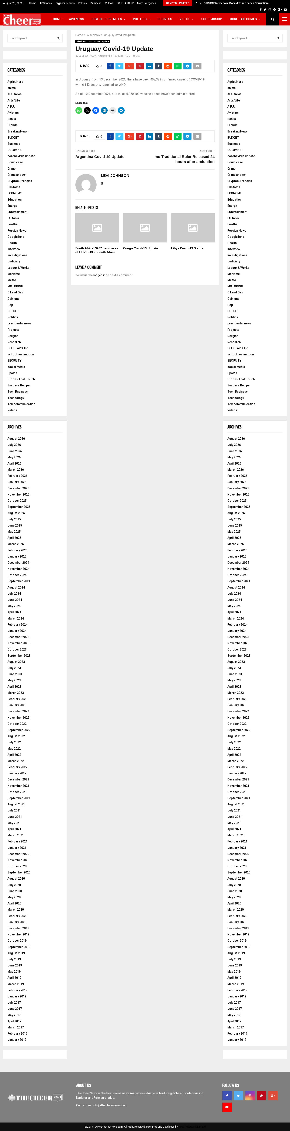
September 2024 (18, 581)
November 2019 (18, 934)
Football (13, 224)
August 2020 (16, 878)
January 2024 (16, 630)
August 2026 (16, 438)
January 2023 (16, 705)
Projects (13, 329)
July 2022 (14, 742)
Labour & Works (18, 267)
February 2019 (17, 990)
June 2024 (14, 599)
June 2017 (14, 1008)
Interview (13, 249)
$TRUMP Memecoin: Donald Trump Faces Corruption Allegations (243, 3)
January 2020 (16, 922)
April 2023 (14, 686)
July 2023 (14, 668)
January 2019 (16, 996)
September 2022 (18, 730)
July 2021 (14, 810)
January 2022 (16, 773)
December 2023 (18, 637)
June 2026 (14, 451)
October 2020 (17, 866)
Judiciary (13, 261)
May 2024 (14, 606)
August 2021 (16, 804)
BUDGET (13, 137)
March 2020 (15, 909)
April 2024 (14, 612)
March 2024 (15, 618)
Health (12, 243)
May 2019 (14, 971)
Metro (11, 280)
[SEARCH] (58, 38)
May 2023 (14, 680)
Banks (11, 119)
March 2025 (15, 544)
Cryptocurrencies (65, 3)
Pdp (10, 305)
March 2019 (15, 984)
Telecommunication (21, 404)
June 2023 (14, 674)
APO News (46, 3)
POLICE (12, 311)
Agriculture (15, 81)
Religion (12, 336)
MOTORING (15, 286)
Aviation (13, 112)
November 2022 (18, 717)
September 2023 (18, 655)
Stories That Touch (21, 379)
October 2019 (17, 940)
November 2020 (18, 860)
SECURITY (14, 360)
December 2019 (18, 928)
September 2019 (18, 947)
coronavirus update (99, 41)
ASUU (11, 106)
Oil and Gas (15, 292)
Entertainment (17, 212)
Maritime (13, 274)
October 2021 (17, 792)
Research (14, 342)
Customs (13, 187)
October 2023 (17, 649)
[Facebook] (227, 1095)
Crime (11, 168)
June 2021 (14, 816)
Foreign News (16, 230)
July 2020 (14, 885)
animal (12, 88)
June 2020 (14, 891)
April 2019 (14, 977)
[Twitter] (238, 1095)
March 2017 (15, 1027)
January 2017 (16, 1039)
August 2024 (16, 587)
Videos (109, 3)
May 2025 (14, 531)
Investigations (17, 255)
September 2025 (18, 506)
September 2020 (18, 872)
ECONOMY (14, 193)
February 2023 (17, 699)
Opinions (13, 298)
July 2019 (14, 959)
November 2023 (18, 643)
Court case (15, 162)
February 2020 (17, 916)
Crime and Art (17, 174)
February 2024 (17, 624)
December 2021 (18, 779)
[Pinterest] (261, 1095)
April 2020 (14, 903)
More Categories (146, 3)
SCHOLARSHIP (125, 3)
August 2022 (16, 736)
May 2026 (14, 457)
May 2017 (14, 1015)
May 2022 (14, 748)
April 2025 (14, 537)
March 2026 (15, 469)
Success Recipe (18, 385)
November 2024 (18, 568)
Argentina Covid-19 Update (99, 157)
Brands (12, 125)
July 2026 (14, 444)
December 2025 (18, 488)
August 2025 (16, 513)
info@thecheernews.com (110, 1105)
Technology (15, 398)
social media (16, 367)
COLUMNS (14, 150)
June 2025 (14, 525)
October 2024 (17, 575)
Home (32, 3)
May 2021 (14, 823)
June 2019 (14, 965)
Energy (12, 205)
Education (14, 199)
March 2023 (15, 692)
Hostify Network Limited (192, 1126)
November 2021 (18, 785)
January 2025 (16, 556)
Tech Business (17, 391)
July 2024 (14, 593)
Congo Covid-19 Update (140, 248)
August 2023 (16, 661)
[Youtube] (227, 1107)
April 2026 (14, 463)
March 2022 (15, 761)
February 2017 (17, 1033)
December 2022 (18, 711)
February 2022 (17, 767)
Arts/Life (13, 100)
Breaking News (17, 131)
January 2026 (16, 482)
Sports (12, 373)
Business (95, 3)
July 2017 (14, 1002)
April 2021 (14, 829)
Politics (82, 3)
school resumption (20, 354)
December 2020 (18, 854)
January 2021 (16, 847)
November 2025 (18, 494)
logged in (99, 275)
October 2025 (17, 500)
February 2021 (17, 841)
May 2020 (14, 897)
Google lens (15, 236)
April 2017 (14, 1021)
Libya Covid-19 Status (187, 248)
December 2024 (18, 562)
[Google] (272, 1095)
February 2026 (17, 475)
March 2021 (15, 835)
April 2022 (14, 754)
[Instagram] (250, 1095)
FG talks (13, 218)
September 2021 (18, 798)
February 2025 (17, 550)
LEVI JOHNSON (87, 55)
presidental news (19, 323)
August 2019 (16, 953)
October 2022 (17, 723)
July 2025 (14, 519)
